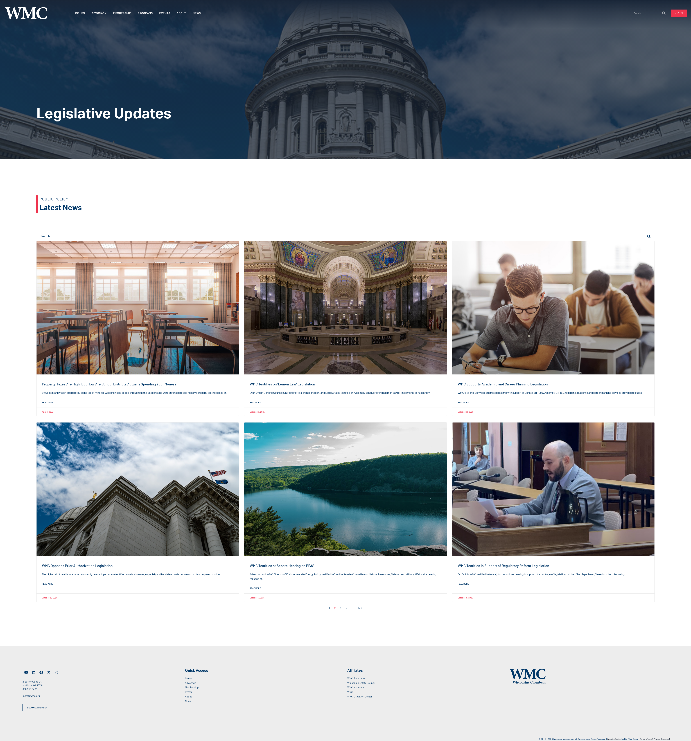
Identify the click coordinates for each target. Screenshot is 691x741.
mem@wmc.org (31, 695)
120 (360, 607)
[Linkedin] (33, 672)
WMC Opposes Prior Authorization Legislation (77, 565)
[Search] (664, 13)
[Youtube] (26, 672)
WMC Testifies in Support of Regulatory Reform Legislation (503, 565)
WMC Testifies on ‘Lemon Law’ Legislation (282, 384)
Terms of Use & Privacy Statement (655, 739)
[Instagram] (56, 672)
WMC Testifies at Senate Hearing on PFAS (282, 565)
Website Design (614, 739)
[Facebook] (41, 672)
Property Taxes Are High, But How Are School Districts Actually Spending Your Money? (109, 384)
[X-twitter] (48, 672)
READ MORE (47, 402)
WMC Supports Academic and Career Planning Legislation (503, 384)
